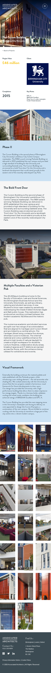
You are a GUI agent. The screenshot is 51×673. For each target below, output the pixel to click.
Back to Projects (9, 51)
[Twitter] (8, 653)
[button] (45, 6)
